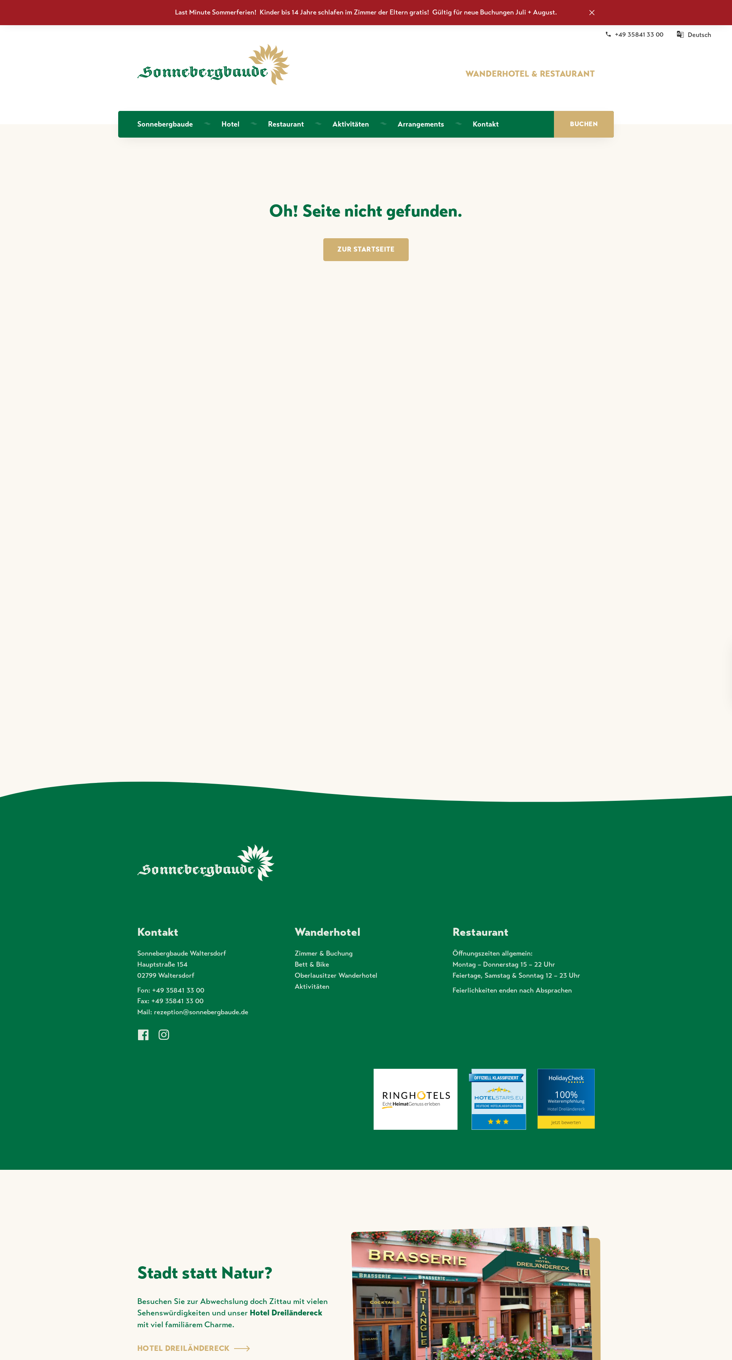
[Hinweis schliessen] (592, 12)
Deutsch (699, 35)
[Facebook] (143, 1035)
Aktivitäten (350, 124)
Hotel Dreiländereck (286, 1313)
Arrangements (421, 124)
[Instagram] (164, 1035)
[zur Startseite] (213, 64)
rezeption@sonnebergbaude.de (201, 1012)
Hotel (230, 124)
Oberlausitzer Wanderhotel (336, 975)
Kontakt (486, 124)
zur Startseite (365, 249)
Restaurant (286, 124)
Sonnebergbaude (165, 124)
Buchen (584, 124)
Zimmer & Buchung (324, 953)
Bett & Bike (312, 964)
